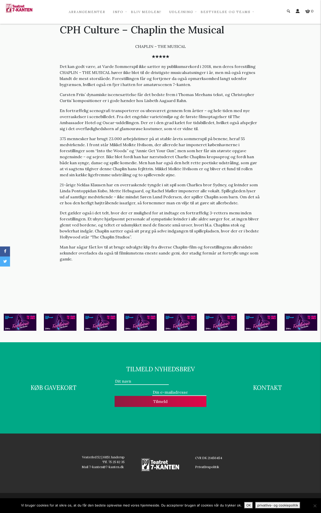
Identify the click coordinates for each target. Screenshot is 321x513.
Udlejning (181, 12)
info (118, 12)
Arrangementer (87, 12)
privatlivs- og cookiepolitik (277, 505)
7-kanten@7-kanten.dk (107, 467)
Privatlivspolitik (207, 467)
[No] (314, 505)
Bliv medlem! (146, 12)
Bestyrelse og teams (226, 12)
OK (248, 505)
